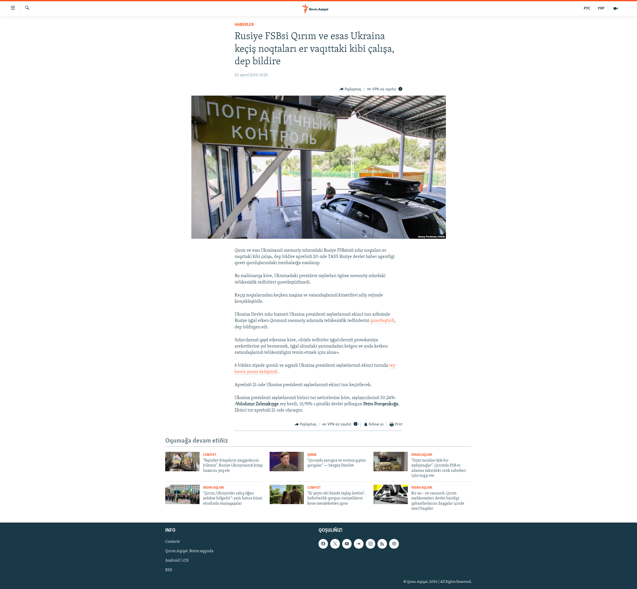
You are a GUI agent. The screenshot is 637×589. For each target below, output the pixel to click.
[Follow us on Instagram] (370, 544)
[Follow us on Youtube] (347, 544)
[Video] (615, 8)
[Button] (350, 89)
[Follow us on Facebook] (323, 544)
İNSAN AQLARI (421, 455)
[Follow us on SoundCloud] (358, 544)
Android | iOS (177, 561)
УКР (601, 8)
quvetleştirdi (382, 321)
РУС (587, 8)
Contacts (172, 542)
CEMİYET (209, 455)
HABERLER (244, 25)
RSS (168, 570)
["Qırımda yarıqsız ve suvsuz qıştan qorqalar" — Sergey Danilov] (286, 461)
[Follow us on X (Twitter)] (335, 544)
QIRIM (312, 455)
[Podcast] (394, 544)
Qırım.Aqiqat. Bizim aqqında (189, 551)
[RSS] (382, 544)
